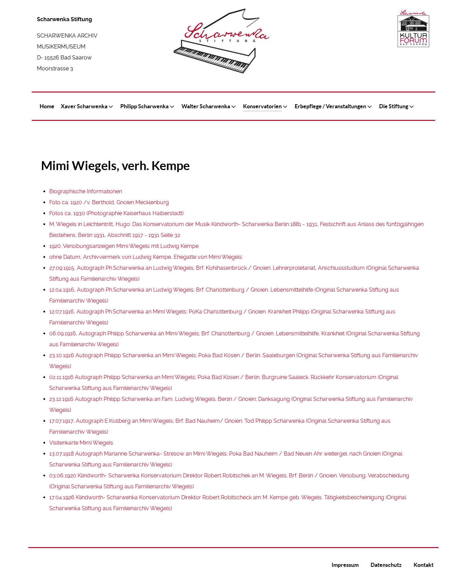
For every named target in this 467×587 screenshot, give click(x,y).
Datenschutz (386, 565)
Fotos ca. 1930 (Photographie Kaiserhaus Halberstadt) (116, 213)
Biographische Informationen (85, 191)
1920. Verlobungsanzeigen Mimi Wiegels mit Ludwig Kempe (124, 246)
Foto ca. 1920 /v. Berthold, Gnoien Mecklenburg (109, 202)
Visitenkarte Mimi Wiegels (81, 442)
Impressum (345, 565)
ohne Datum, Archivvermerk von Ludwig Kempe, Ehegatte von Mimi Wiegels (145, 257)
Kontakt (423, 565)
